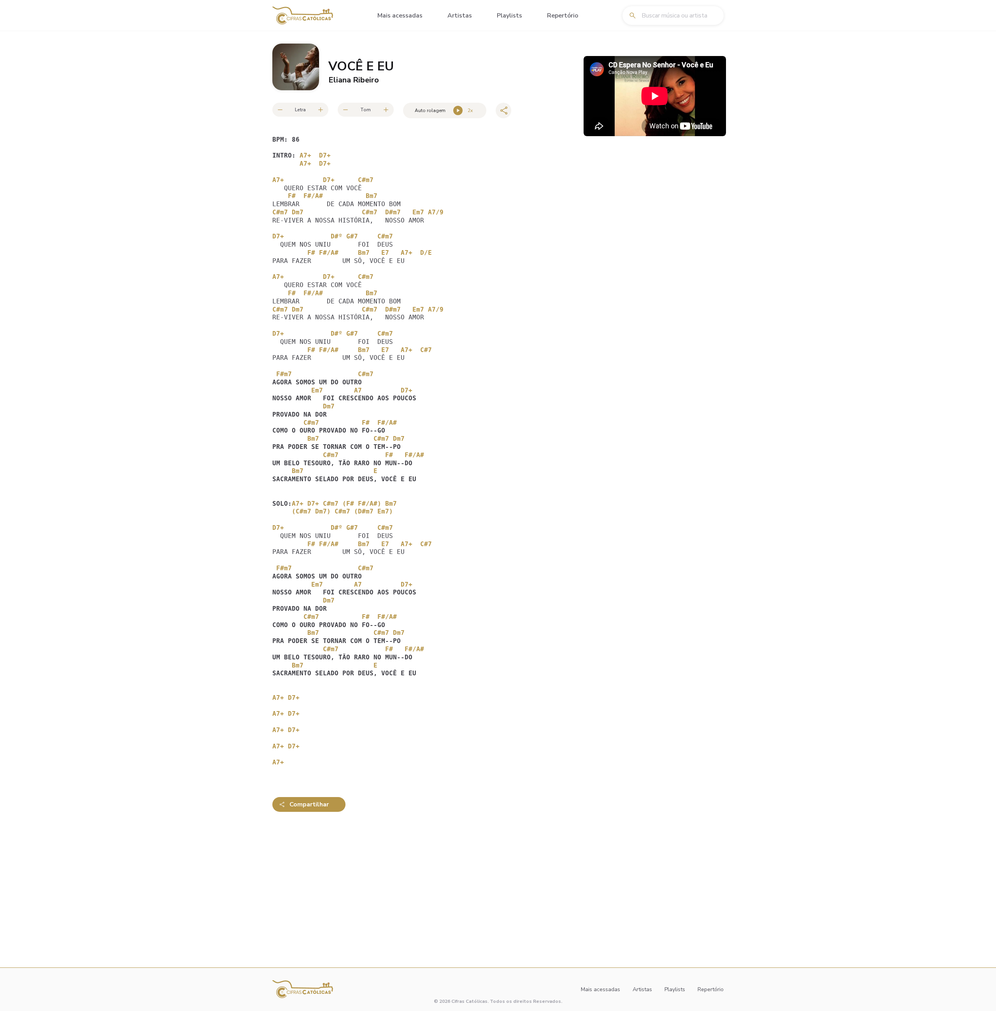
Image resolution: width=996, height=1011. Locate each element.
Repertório (562, 15)
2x (470, 110)
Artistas (459, 15)
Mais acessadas (400, 15)
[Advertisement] (428, 878)
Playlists (509, 15)
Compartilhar (309, 804)
